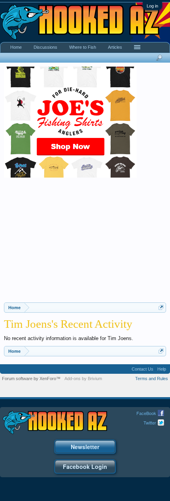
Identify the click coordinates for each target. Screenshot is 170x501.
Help (161, 369)
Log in (152, 6)
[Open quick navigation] (161, 307)
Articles (115, 47)
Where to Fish (82, 47)
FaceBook (146, 413)
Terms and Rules (151, 378)
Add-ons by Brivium (83, 378)
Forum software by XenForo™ (31, 378)
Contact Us (142, 369)
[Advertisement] (85, 242)
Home (16, 47)
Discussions (45, 47)
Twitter (150, 422)
